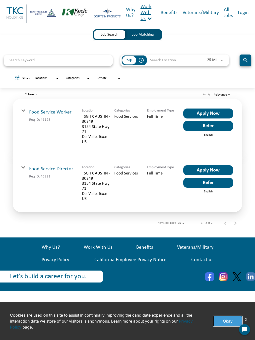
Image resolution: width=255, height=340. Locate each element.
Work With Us (145, 12)
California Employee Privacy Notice (130, 259)
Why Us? (51, 247)
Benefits (169, 12)
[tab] (109, 34)
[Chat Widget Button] (244, 329)
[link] (127, 127)
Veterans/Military (201, 12)
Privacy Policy (55, 259)
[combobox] (58, 60)
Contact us (202, 259)
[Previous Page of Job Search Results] (225, 223)
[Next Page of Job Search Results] (235, 223)
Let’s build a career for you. (48, 276)
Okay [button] (228, 321)
